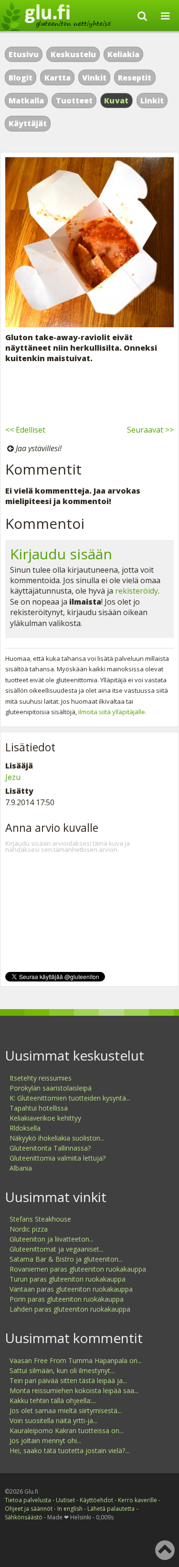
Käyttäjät (28, 123)
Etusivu (24, 54)
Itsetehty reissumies (41, 1077)
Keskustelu (73, 54)
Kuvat (116, 100)
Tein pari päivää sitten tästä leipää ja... (68, 1380)
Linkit (152, 100)
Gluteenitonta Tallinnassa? (50, 1148)
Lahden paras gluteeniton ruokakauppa (70, 1309)
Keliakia (123, 54)
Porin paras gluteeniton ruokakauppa (67, 1299)
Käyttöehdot (96, 1500)
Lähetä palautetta (111, 1509)
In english (70, 1509)
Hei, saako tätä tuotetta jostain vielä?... (69, 1450)
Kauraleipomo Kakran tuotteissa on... (67, 1430)
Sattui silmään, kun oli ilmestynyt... (62, 1370)
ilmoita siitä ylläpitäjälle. (112, 712)
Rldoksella (25, 1127)
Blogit (20, 77)
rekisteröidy (136, 591)
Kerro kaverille (137, 1500)
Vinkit (94, 77)
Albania (21, 1168)
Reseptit (134, 77)
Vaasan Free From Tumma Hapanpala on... (76, 1360)
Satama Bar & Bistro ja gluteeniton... (66, 1259)
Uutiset (65, 1500)
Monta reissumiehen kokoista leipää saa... (74, 1390)
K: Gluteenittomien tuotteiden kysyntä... (70, 1097)
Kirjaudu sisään (61, 554)
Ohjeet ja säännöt (29, 1509)
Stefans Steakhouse (40, 1218)
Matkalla (26, 100)
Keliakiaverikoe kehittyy (45, 1117)
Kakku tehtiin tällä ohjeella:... (53, 1400)
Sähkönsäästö (23, 1517)
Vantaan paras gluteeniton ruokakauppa (71, 1289)
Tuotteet (74, 100)
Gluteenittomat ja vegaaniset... (57, 1249)
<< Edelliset (25, 430)
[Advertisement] (89, 392)
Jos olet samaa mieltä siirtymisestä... (66, 1410)
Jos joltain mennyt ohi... (45, 1440)
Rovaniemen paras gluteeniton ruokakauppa (78, 1269)
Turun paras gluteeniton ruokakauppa (68, 1279)
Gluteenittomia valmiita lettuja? (57, 1158)
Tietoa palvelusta (28, 1500)
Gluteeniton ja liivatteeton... (52, 1238)
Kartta (57, 77)
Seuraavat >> (150, 430)
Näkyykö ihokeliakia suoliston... (57, 1137)
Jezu (13, 777)
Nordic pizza (29, 1228)
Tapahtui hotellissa (39, 1107)
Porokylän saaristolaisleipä (51, 1087)
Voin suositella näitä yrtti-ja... (53, 1420)
